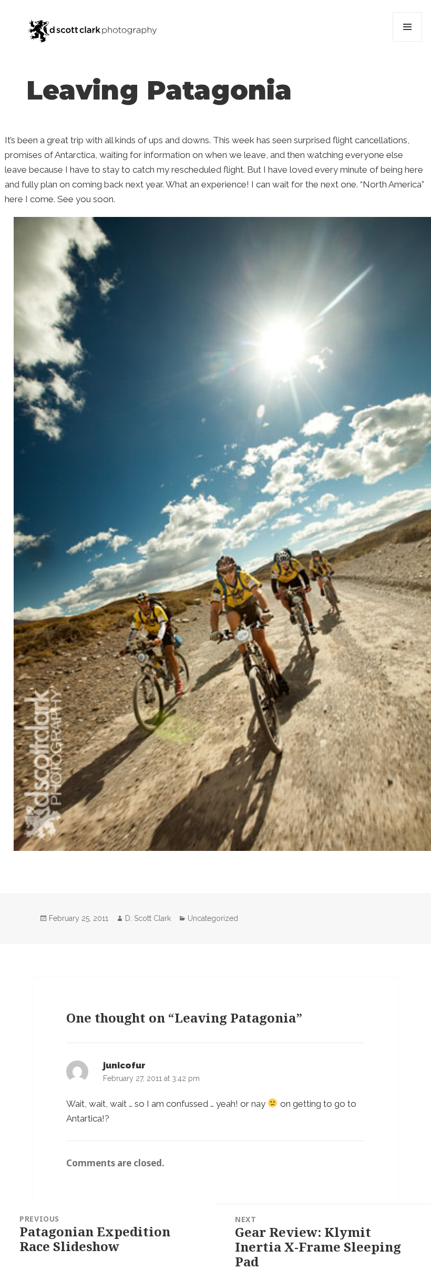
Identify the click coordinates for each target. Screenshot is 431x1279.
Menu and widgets (407, 41)
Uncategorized (213, 918)
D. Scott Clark (148, 918)
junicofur (124, 1065)
